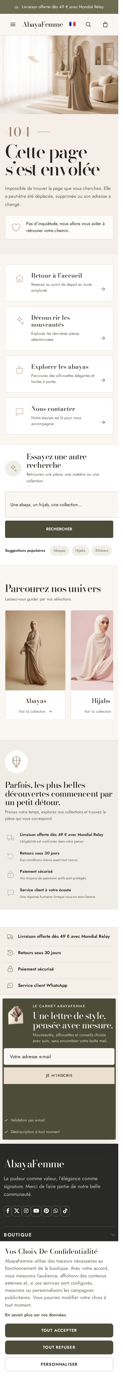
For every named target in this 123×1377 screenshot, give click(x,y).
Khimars (102, 550)
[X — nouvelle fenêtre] (16, 1211)
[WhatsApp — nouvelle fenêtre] (56, 1211)
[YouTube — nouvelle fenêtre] (36, 1211)
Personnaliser (59, 1364)
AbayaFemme (42, 24)
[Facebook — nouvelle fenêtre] (8, 1211)
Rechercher (59, 529)
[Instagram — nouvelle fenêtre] (26, 1211)
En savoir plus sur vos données (35, 1315)
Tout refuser (59, 1347)
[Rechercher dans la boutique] (88, 24)
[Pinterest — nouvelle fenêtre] (46, 1211)
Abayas (59, 550)
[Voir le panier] (105, 24)
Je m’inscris (59, 1075)
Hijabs (80, 550)
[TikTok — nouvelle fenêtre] (65, 1211)
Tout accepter (59, 1330)
